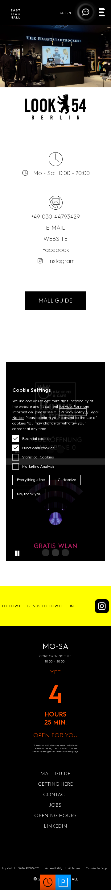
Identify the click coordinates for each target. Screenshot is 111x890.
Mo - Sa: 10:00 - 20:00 (61, 173)
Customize (67, 480)
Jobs (55, 805)
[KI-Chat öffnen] (86, 12)
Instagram (61, 261)
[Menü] (102, 13)
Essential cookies (36, 439)
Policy (73, 412)
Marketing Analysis (38, 466)
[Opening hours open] (48, 882)
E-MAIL (55, 227)
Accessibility (53, 868)
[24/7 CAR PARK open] (63, 882)
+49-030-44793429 (55, 216)
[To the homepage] (15, 15)
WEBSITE (55, 238)
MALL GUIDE (55, 300)
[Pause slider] (17, 553)
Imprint (7, 868)
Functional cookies (38, 448)
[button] (45, 552)
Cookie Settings (96, 868)
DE (62, 13)
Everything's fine (31, 480)
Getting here (55, 784)
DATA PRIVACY (28, 868)
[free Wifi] (55, 513)
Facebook (55, 249)
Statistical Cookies (38, 457)
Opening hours (55, 815)
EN (69, 13)
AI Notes (74, 868)
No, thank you (29, 494)
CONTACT (55, 794)
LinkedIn (55, 826)
